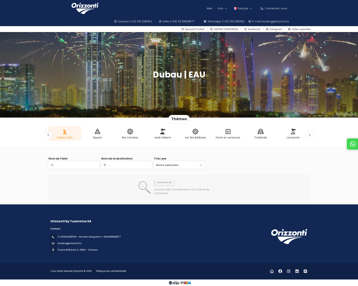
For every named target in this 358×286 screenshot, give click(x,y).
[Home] (271, 271)
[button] (48, 135)
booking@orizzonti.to (69, 243)
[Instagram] (288, 271)
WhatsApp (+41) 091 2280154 (226, 21)
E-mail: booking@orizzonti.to (270, 21)
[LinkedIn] (297, 271)
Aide (209, 8)
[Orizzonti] (289, 236)
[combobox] (126, 165)
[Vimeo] (305, 271)
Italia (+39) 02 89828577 (179, 21)
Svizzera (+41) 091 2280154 (135, 21)
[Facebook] (280, 271)
